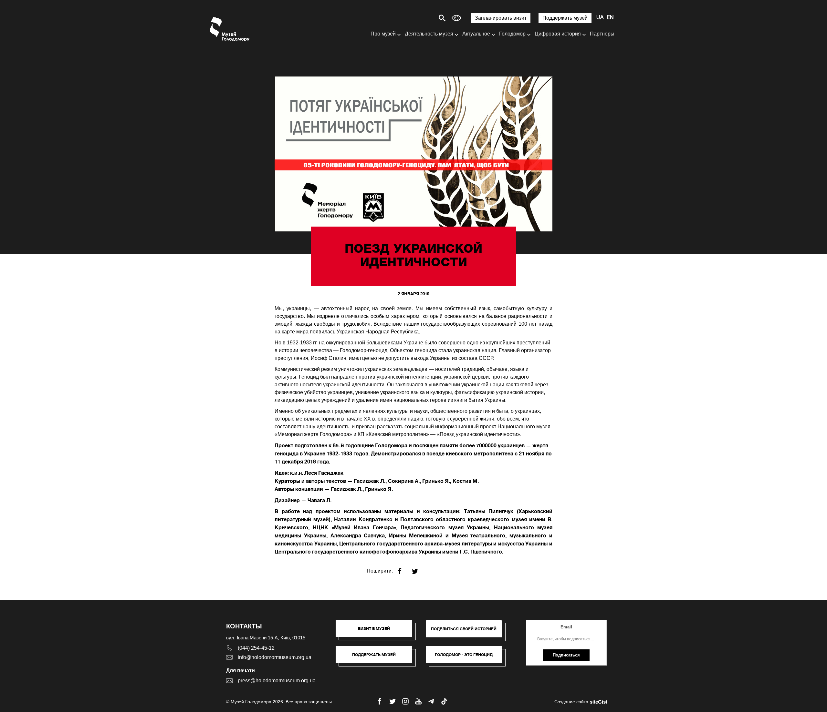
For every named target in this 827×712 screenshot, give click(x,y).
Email (566, 627)
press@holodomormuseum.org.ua (277, 680)
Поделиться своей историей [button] (464, 628)
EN (610, 17)
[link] (377, 657)
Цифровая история (558, 33)
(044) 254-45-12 (256, 648)
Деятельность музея (429, 33)
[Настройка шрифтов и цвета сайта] (456, 18)
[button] (377, 631)
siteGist (598, 702)
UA (599, 17)
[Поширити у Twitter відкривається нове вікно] (418, 568)
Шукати (419, 17)
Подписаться (566, 655)
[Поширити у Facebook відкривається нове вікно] (403, 568)
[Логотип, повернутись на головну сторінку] (230, 29)
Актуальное (476, 33)
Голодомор (512, 33)
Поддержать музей (565, 18)
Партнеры (602, 33)
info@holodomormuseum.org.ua (274, 657)
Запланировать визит (501, 18)
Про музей (383, 33)
